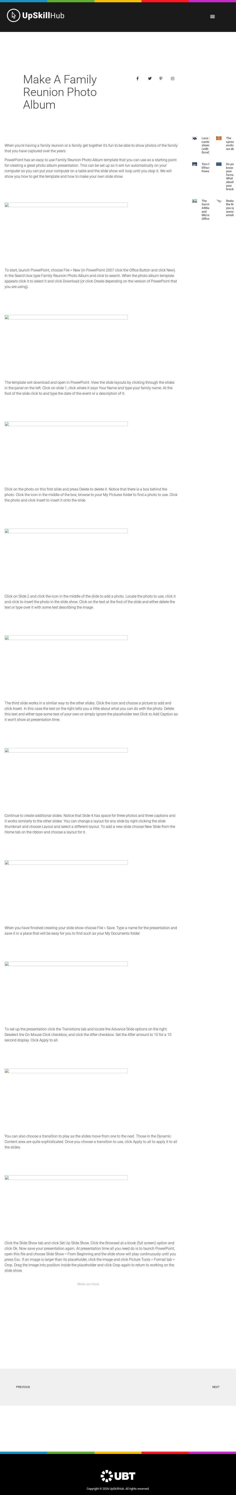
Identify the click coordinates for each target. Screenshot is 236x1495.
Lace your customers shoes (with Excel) (209, 145)
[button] (212, 16)
